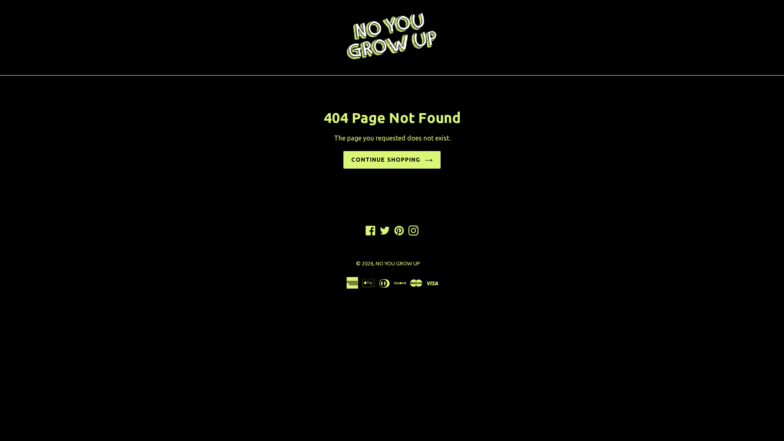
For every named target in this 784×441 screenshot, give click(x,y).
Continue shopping (385, 159)
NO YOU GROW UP (398, 263)
